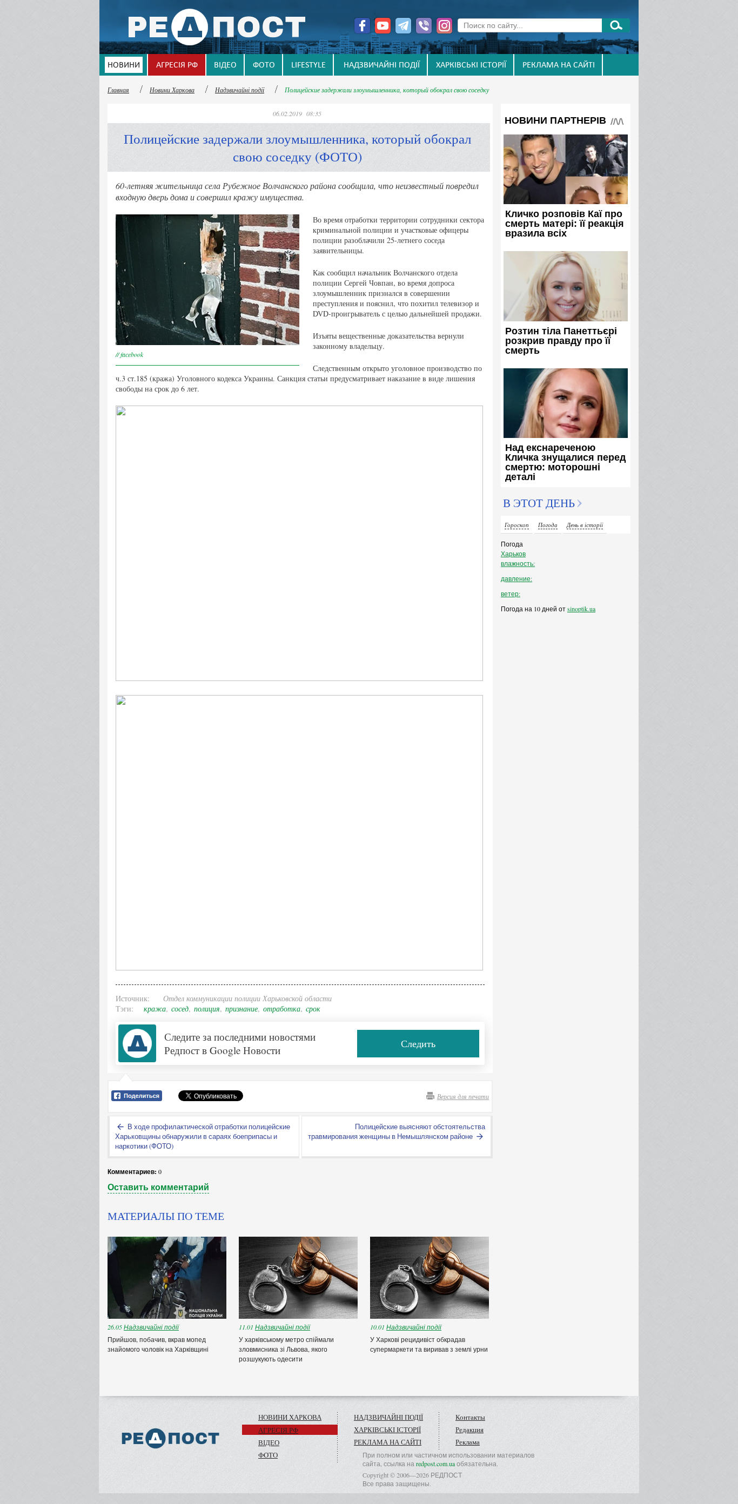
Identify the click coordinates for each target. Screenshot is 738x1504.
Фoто (264, 65)
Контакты (470, 1417)
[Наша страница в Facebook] (362, 25)
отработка (281, 1008)
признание (241, 1008)
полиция (207, 1008)
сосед (180, 1008)
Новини (124, 65)
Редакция (469, 1429)
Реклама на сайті (558, 65)
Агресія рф (177, 65)
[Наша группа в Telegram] (403, 25)
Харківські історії (471, 65)
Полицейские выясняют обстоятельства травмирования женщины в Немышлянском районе (396, 1131)
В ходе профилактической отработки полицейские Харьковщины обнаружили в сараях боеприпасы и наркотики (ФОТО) (202, 1136)
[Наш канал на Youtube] (382, 25)
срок (313, 1008)
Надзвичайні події (382, 65)
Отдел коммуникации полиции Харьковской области (247, 998)
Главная (118, 89)
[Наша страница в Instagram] (444, 25)
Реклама (467, 1442)
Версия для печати (463, 1096)
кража (155, 1008)
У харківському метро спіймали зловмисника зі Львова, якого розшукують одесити (286, 1349)
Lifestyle (308, 65)
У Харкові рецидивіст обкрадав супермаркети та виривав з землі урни (429, 1344)
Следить (418, 1043)
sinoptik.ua (581, 608)
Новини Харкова (172, 89)
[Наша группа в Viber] (423, 25)
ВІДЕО (225, 65)
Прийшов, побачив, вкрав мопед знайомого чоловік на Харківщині (159, 1344)
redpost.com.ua (435, 1463)
